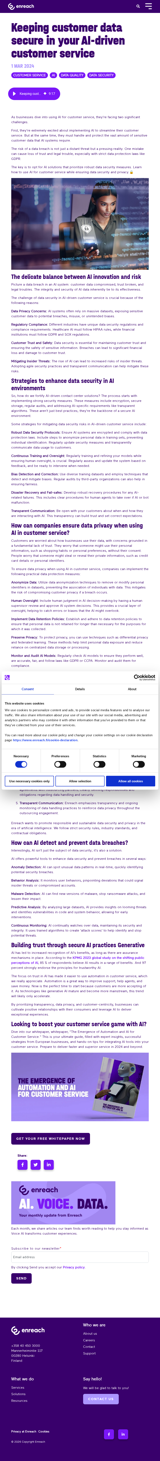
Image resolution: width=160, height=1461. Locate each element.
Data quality (72, 75)
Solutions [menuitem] (18, 1394)
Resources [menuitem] (19, 1401)
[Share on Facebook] (23, 1165)
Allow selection (80, 781)
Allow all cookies (130, 781)
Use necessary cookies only (29, 781)
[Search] (138, 6)
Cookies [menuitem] (43, 1431)
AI (53, 75)
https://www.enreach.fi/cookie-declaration (45, 740)
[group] (34, 94)
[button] (14, 94)
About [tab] (132, 689)
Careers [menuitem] (89, 1340)
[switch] (60, 764)
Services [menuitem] (17, 1388)
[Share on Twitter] (36, 1165)
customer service (29, 75)
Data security (101, 75)
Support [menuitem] (89, 1353)
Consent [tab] (28, 689)
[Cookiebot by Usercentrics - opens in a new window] (137, 677)
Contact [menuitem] (89, 1347)
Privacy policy (74, 1267)
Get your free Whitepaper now (50, 1139)
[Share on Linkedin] (49, 1165)
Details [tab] (80, 689)
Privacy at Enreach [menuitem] (23, 1431)
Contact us (101, 1399)
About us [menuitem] (90, 1334)
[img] (45, 93)
